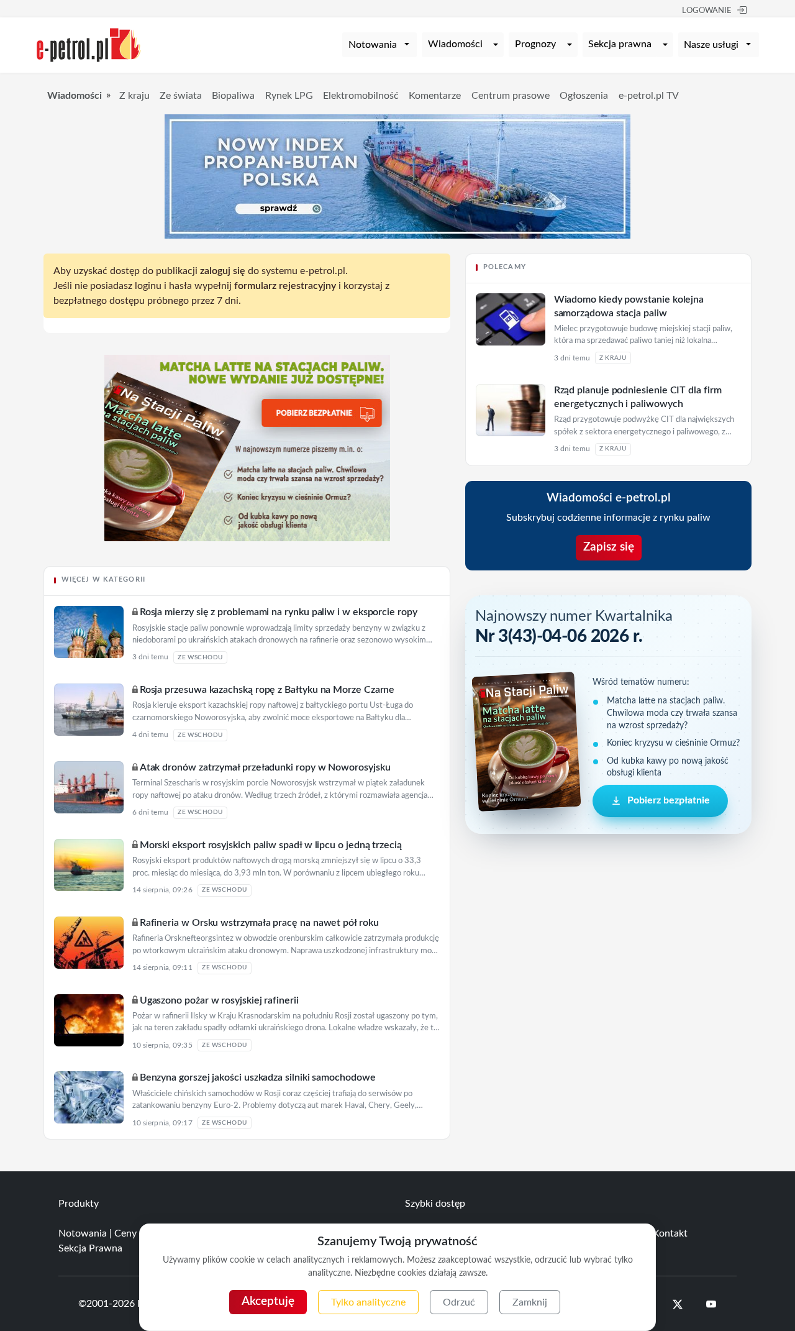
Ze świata (181, 96)
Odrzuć (459, 1302)
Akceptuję (268, 1301)
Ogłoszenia (584, 96)
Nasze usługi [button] (711, 45)
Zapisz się (608, 547)
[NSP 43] (247, 447)
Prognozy (535, 44)
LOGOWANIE (707, 11)
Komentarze (435, 96)
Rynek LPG (289, 96)
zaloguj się (222, 271)
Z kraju (134, 96)
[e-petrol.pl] (89, 44)
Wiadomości (455, 44)
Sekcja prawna (620, 44)
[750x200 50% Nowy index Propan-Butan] (397, 176)
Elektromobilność (361, 96)
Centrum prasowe (510, 96)
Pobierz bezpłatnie (668, 801)
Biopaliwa (233, 96)
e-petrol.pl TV (649, 96)
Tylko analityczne (368, 1302)
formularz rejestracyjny (285, 286)
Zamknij (529, 1302)
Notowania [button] (372, 45)
